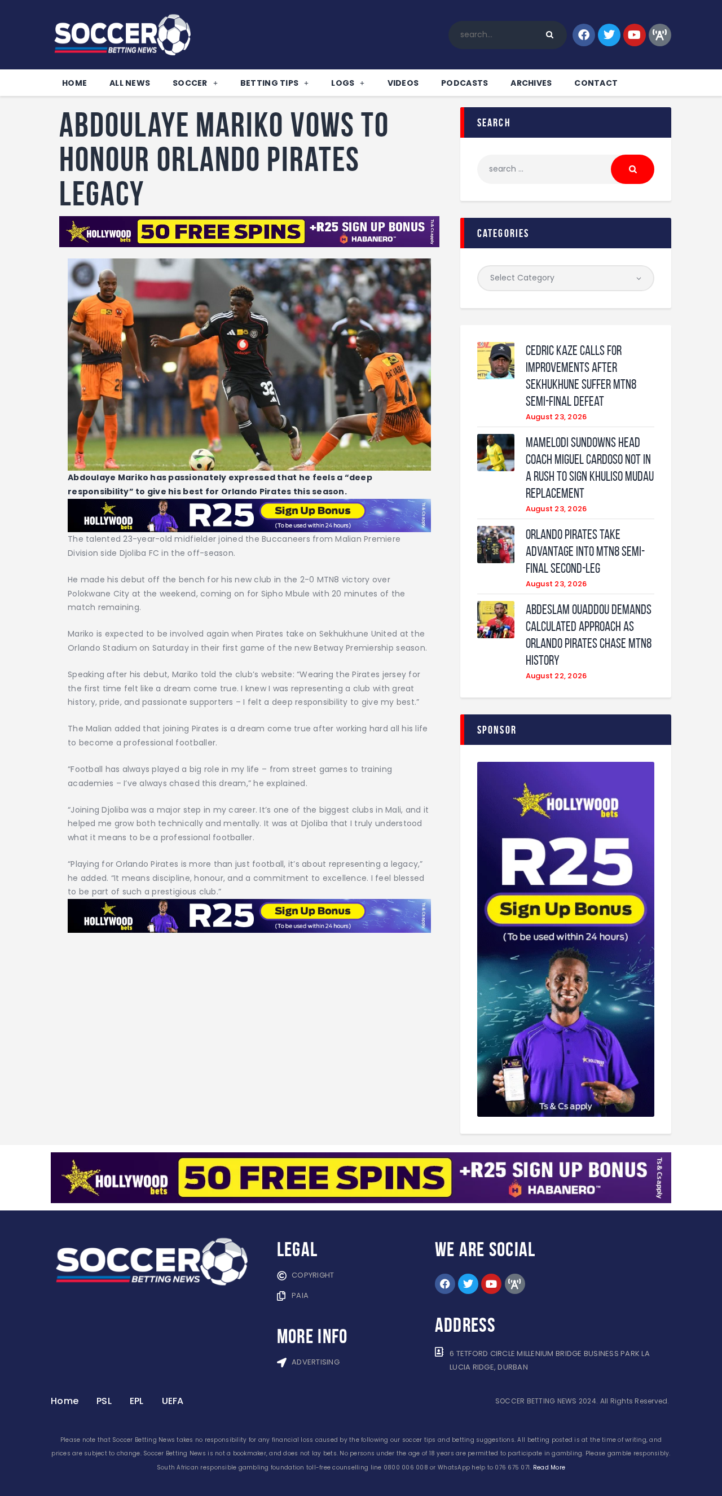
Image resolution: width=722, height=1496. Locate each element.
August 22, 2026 (556, 675)
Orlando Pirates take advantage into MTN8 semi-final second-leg (585, 551)
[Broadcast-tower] (660, 35)
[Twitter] (609, 35)
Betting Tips (269, 83)
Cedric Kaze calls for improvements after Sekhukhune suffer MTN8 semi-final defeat (581, 376)
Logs (342, 83)
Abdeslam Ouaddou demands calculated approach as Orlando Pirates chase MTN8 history (588, 635)
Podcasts (464, 83)
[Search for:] (565, 168)
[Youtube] (634, 35)
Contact (596, 83)
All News (129, 83)
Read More (549, 1467)
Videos (403, 83)
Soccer (190, 83)
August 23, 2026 (556, 416)
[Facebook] (584, 35)
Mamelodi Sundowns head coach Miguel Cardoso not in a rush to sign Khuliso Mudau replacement (590, 468)
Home (74, 83)
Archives (531, 83)
